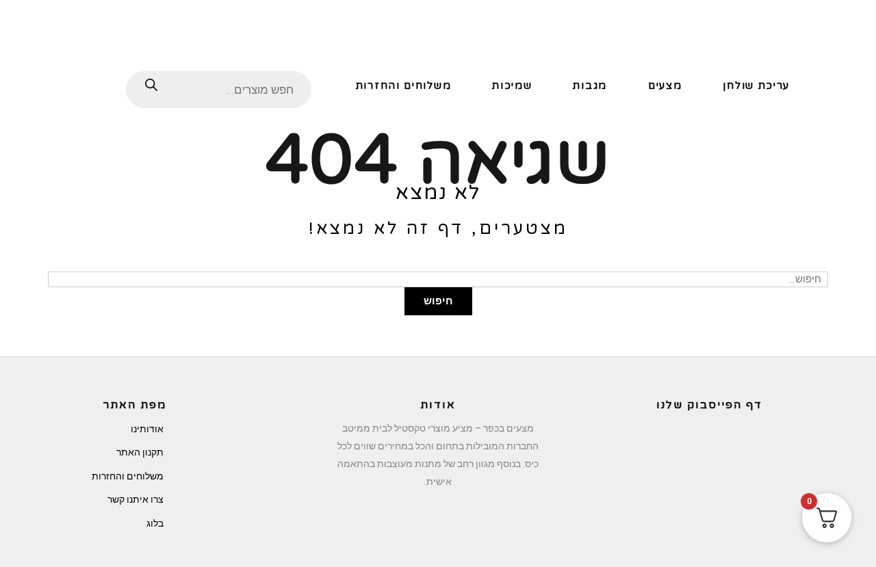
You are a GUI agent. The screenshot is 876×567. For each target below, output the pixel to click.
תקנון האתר (140, 452)
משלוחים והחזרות (128, 476)
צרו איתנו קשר (135, 499)
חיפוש (438, 301)
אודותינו (147, 428)
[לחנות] (75, 84)
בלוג (155, 523)
